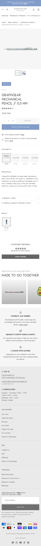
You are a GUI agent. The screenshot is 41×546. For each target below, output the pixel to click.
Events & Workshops (9, 437)
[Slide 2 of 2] (23, 73)
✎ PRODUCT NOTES (9, 198)
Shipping (5, 457)
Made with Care (7, 429)
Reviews (5, 422)
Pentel (4, 90)
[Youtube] (20, 542)
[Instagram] (16, 542)
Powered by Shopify (29, 533)
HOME (4, 22)
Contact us (6, 450)
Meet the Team (7, 418)
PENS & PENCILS (13, 22)
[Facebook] (12, 542)
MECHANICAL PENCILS (28, 22)
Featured (5, 15)
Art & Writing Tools (34, 15)
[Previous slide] (2, 3)
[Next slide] (38, 3)
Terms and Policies (20, 538)
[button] (6, 108)
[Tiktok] (24, 542)
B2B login (5, 486)
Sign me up (20, 507)
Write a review (20, 257)
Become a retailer (8, 482)
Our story (5, 414)
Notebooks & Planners (18, 15)
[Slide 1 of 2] (17, 73)
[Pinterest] (28, 542)
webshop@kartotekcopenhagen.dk (14, 381)
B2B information (7, 474)
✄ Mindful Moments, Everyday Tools (16, 203)
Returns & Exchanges (9, 461)
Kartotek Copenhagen (17, 533)
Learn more (23, 324)
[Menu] (2, 9)
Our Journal (6, 433)
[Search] (7, 9)
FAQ (3, 454)
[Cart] (38, 9)
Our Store (5, 425)
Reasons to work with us (10, 478)
